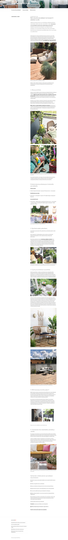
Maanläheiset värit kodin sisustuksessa (17, 529)
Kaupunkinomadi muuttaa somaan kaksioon (18, 522)
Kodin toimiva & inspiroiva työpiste (38, 509)
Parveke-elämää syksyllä (15, 524)
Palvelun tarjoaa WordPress (15, 537)
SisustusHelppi (20, 3)
